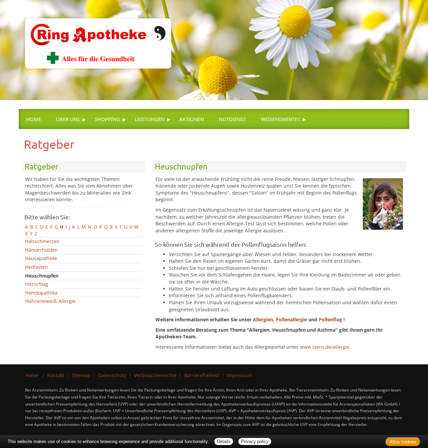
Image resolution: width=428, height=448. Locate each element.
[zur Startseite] (94, 33)
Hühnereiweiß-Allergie (50, 301)
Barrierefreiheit (201, 375)
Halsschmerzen (42, 241)
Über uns (68, 119)
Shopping (107, 119)
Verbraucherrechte (155, 375)
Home (33, 119)
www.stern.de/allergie (324, 347)
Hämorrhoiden (41, 250)
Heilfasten (36, 267)
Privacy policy (255, 441)
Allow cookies (403, 441)
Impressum (239, 375)
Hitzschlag (36, 284)
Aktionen (191, 119)
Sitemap (81, 375)
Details (223, 441)
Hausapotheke (41, 258)
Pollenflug (330, 319)
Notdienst (232, 119)
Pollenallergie (291, 319)
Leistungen (150, 119)
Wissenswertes (280, 119)
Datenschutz (112, 375)
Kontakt (55, 375)
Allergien (263, 319)
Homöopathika (41, 293)
